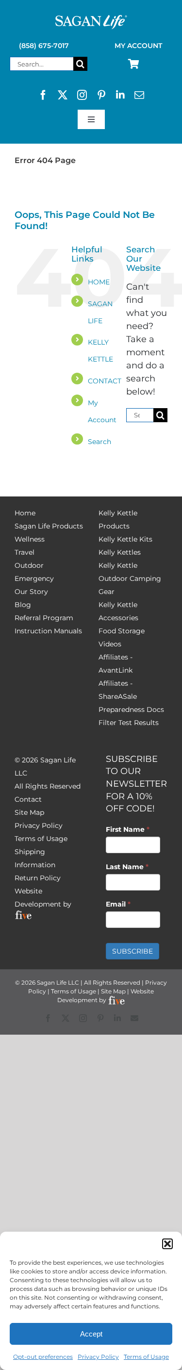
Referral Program (44, 617)
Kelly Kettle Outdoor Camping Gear (130, 578)
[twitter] (62, 95)
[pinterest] (101, 95)
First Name (127, 829)
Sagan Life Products (49, 526)
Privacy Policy (98, 1356)
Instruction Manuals (48, 631)
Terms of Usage (146, 1356)
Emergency (34, 578)
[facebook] (43, 95)
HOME (99, 282)
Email (118, 904)
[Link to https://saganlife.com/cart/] (133, 64)
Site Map (29, 812)
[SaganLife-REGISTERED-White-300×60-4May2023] (91, 19)
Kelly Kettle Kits (125, 539)
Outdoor (29, 565)
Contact (28, 799)
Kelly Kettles (120, 552)
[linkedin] (120, 95)
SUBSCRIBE (132, 951)
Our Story (31, 591)
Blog (23, 604)
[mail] (139, 95)
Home (25, 513)
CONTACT (104, 381)
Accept (91, 1334)
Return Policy (38, 878)
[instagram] (82, 95)
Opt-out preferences (43, 1356)
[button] (167, 1244)
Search (99, 441)
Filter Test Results (129, 722)
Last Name (127, 866)
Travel (24, 552)
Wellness (30, 539)
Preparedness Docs (131, 709)
